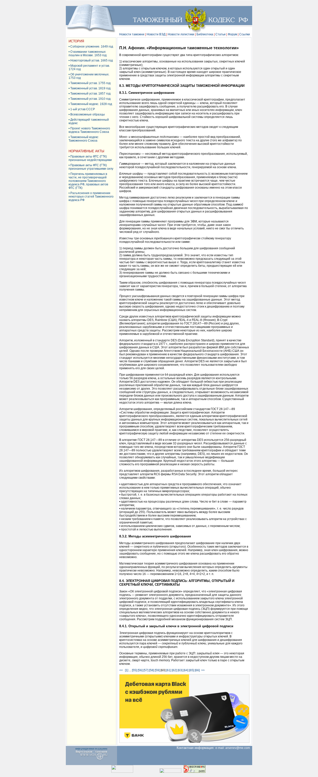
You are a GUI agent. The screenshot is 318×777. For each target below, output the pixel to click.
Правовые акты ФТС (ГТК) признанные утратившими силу (91, 166)
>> (202, 670)
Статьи (220, 34)
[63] (180, 670)
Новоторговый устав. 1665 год (91, 60)
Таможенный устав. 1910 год (90, 99)
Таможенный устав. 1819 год (90, 88)
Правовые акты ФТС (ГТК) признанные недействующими (90, 158)
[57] (145, 670)
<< (121, 670)
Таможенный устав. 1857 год (90, 93)
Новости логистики (181, 34)
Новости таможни (131, 34)
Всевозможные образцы (87, 114)
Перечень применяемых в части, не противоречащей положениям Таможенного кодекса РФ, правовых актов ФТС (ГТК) (88, 181)
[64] (185, 670)
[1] (126, 670)
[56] (140, 670)
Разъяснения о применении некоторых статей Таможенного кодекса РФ (91, 196)
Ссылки (244, 34)
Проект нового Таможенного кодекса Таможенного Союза (89, 130)
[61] (168, 670)
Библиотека (205, 34)
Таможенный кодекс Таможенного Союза (83, 138)
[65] (191, 670)
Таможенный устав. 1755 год (90, 83)
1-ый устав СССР (82, 109)
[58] (151, 670)
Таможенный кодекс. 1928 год (91, 104)
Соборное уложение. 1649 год (91, 46)
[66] (197, 670)
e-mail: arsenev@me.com (233, 748)
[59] (157, 670)
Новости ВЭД (156, 34)
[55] (134, 670)
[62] (174, 670)
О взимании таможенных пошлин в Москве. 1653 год (88, 53)
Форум (232, 34)
